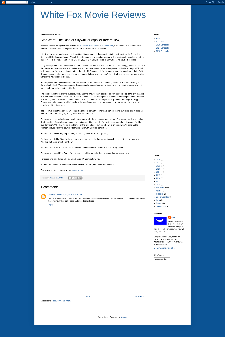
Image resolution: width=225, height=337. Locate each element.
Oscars (159, 203)
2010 (158, 160)
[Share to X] (75, 178)
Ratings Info (161, 42)
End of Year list (162, 197)
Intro (158, 200)
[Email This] (69, 178)
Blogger (123, 317)
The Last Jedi (107, 46)
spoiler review (77, 170)
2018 (158, 185)
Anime (158, 191)
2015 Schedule (162, 45)
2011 (158, 163)
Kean (173, 217)
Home (87, 296)
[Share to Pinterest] (80, 178)
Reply (50, 205)
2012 (158, 166)
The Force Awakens (88, 46)
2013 (158, 169)
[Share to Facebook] (78, 178)
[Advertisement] (93, 272)
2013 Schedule (162, 51)
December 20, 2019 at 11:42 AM (69, 194)
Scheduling (161, 206)
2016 (158, 178)
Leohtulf (51, 194)
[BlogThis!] (72, 178)
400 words (160, 188)
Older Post (139, 296)
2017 (158, 181)
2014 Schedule (162, 48)
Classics (159, 194)
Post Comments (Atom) (61, 301)
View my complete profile (164, 248)
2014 (158, 172)
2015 (158, 175)
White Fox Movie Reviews (93, 15)
